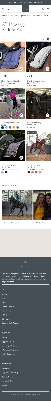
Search (4, 338)
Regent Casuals (25, 16)
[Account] (43, 8)
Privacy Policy (7, 381)
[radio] (2, 76)
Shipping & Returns (9, 346)
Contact (5, 385)
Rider (10, 16)
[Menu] (2, 9)
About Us (5, 369)
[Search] (7, 8)
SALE (46, 16)
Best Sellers (37, 16)
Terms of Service (8, 377)
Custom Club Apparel (10, 323)
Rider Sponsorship (9, 354)
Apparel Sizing (8, 342)
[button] (4, 39)
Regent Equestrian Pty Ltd (28, 395)
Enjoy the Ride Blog (10, 373)
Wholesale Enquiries (10, 350)
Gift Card (5, 319)
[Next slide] (46, 207)
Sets (16, 16)
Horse (4, 16)
